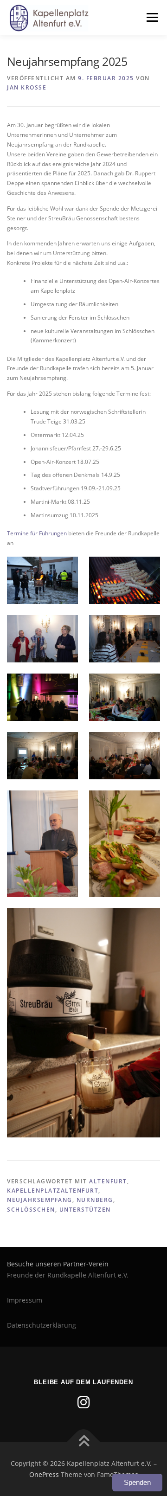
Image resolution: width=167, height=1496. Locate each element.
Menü (151, 17)
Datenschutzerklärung (41, 1325)
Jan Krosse (26, 87)
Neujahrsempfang (39, 1200)
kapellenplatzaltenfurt (52, 1190)
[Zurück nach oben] (83, 1441)
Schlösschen (31, 1209)
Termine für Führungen (37, 533)
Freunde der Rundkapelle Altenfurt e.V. (67, 1275)
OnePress (44, 1474)
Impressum (24, 1300)
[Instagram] (83, 1402)
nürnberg (95, 1200)
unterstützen (85, 1209)
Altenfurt (108, 1181)
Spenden (137, 1482)
